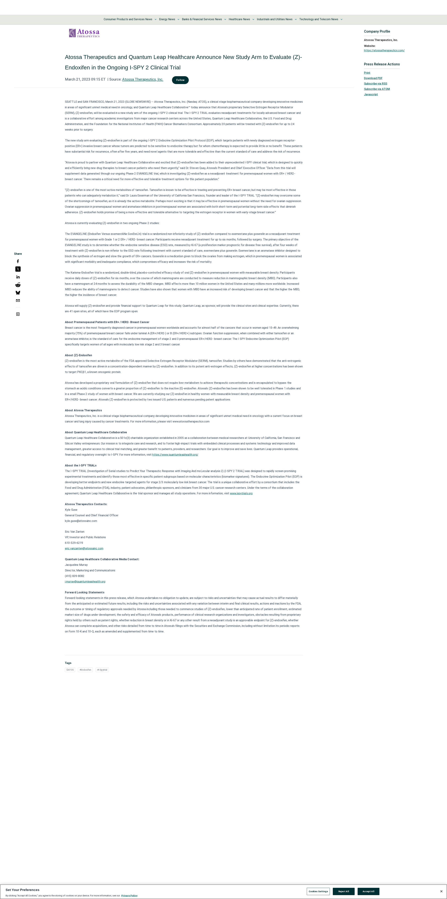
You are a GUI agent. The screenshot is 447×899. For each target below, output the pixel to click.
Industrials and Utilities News (274, 19)
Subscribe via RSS (375, 83)
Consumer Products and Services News (128, 19)
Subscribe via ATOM (377, 89)
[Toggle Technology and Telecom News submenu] (341, 19)
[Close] (441, 891)
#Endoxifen (85, 669)
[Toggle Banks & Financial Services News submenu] (225, 19)
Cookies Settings (318, 891)
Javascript (371, 94)
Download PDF (373, 78)
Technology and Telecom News (318, 19)
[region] (223, 891)
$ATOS (70, 669)
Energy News (167, 19)
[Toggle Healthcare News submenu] (253, 19)
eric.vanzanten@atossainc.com (84, 548)
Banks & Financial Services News (202, 19)
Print (367, 72)
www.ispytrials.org (241, 493)
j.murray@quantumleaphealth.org (85, 581)
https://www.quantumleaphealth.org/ (175, 454)
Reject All (343, 891)
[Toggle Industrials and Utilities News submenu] (296, 19)
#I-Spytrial (102, 669)
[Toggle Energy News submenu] (178, 19)
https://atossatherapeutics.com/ (384, 50)
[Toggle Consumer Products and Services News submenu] (155, 19)
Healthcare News (239, 19)
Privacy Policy (129, 895)
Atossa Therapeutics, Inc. (142, 79)
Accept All (368, 891)
